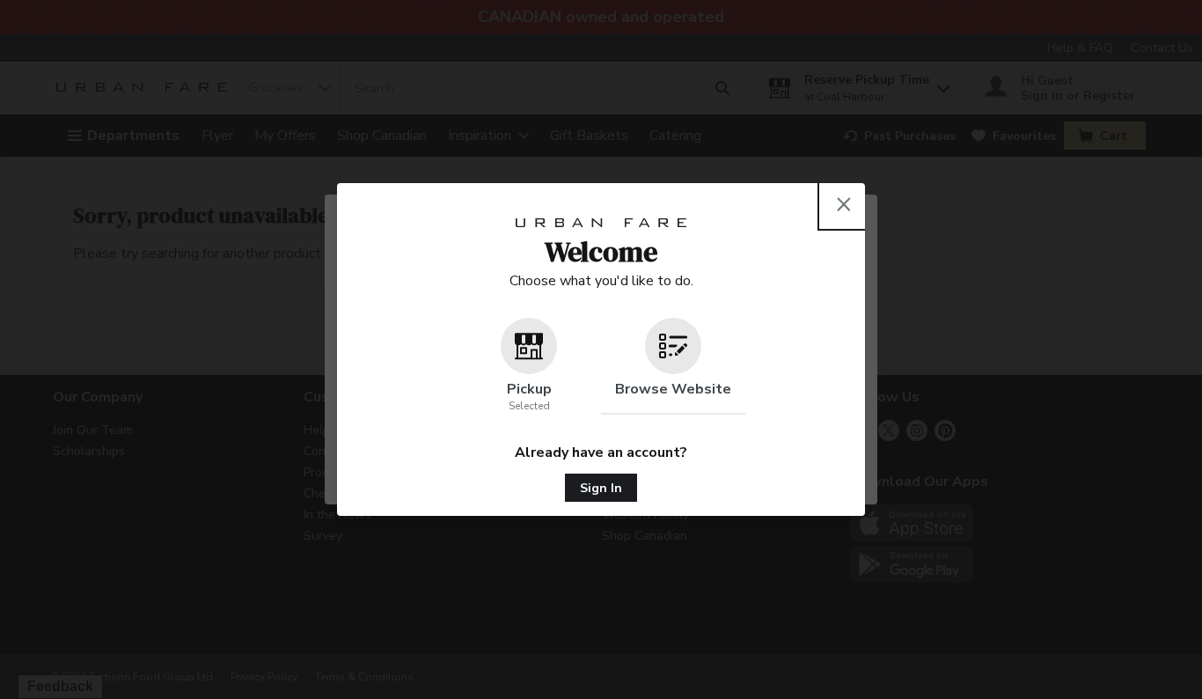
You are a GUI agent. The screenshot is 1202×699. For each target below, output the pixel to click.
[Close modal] (844, 204)
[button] (529, 366)
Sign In (601, 488)
